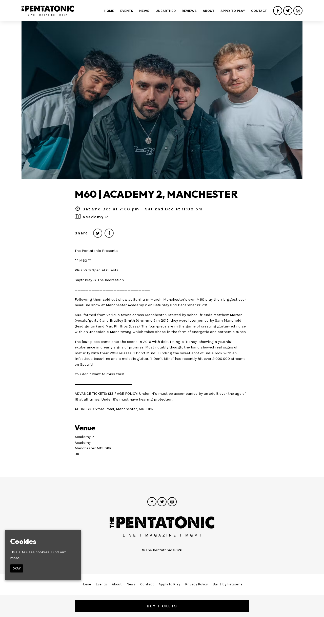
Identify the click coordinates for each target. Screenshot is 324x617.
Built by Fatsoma (227, 584)
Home (109, 11)
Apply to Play (232, 11)
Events (126, 11)
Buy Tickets (162, 606)
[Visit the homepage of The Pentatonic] (48, 10)
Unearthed (165, 11)
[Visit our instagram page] (297, 11)
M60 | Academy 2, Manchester (156, 194)
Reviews (189, 11)
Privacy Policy (196, 584)
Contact (259, 11)
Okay (16, 568)
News (144, 11)
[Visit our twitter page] (287, 11)
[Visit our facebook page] (277, 11)
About (208, 11)
